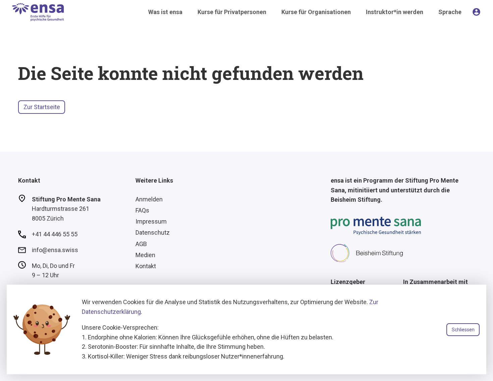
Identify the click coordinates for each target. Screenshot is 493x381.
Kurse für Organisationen (316, 11)
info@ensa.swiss (55, 249)
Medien (145, 254)
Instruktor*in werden (394, 11)
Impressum (151, 221)
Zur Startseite (41, 106)
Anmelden (149, 199)
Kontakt (145, 266)
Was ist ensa (165, 11)
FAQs (142, 210)
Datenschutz (152, 232)
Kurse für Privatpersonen (232, 11)
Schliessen (463, 329)
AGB (141, 243)
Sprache (449, 11)
